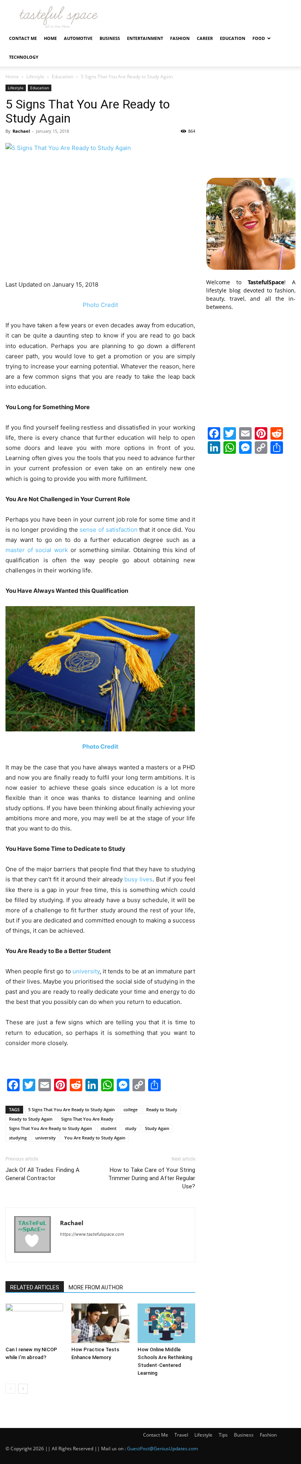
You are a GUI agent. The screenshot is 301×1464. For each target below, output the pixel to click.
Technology (23, 57)
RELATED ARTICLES (34, 1287)
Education (232, 38)
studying (18, 1138)
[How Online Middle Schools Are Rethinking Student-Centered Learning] (166, 1323)
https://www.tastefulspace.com (92, 1234)
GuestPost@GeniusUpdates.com (162, 1448)
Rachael (21, 131)
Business (110, 38)
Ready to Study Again (31, 1119)
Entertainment (145, 38)
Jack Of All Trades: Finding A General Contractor (42, 1174)
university (45, 1138)
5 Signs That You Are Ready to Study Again (71, 1109)
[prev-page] (10, 1389)
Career (205, 38)
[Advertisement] (251, 124)
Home (50, 38)
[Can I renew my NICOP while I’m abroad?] (34, 1323)
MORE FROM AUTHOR (96, 1287)
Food (258, 38)
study (130, 1128)
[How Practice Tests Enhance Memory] (100, 1323)
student (108, 1128)
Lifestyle (35, 76)
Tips (223, 1435)
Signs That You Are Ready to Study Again (50, 1128)
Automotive (78, 38)
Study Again (157, 1128)
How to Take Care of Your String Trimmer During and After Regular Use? (151, 1178)
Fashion (180, 38)
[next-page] (23, 1389)
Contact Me (23, 38)
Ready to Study (161, 1109)
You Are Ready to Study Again (94, 1138)
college (130, 1109)
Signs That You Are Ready (87, 1119)
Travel (181, 1435)
